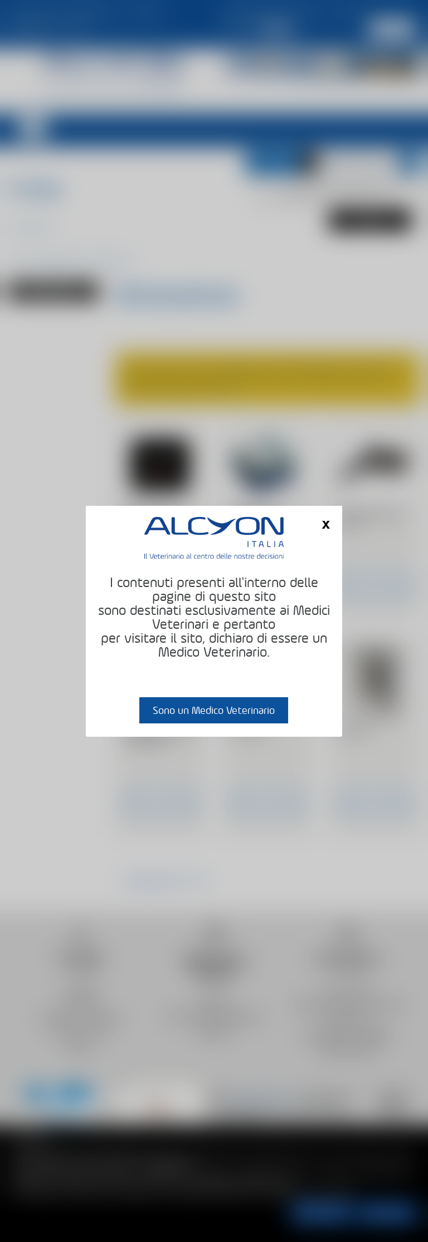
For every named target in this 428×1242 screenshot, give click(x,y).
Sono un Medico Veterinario (214, 710)
